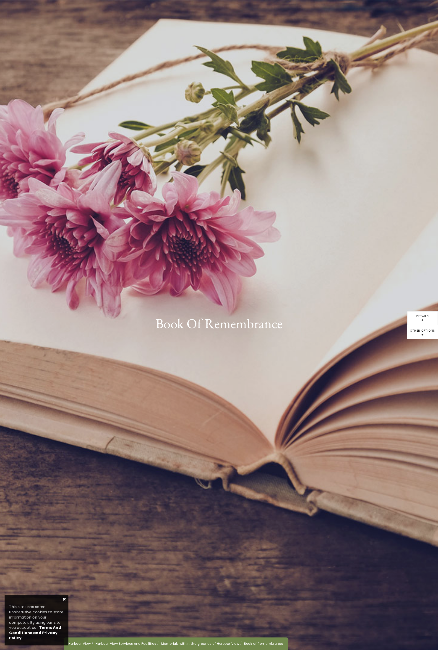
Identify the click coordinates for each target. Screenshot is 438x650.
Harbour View (79, 643)
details (422, 319)
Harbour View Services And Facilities (126, 643)
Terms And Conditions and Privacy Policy (35, 633)
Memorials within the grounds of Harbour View (200, 643)
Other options (422, 334)
